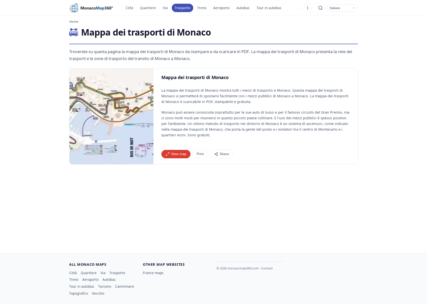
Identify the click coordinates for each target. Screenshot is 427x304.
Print (200, 154)
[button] (111, 116)
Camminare (124, 286)
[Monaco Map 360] (94, 8)
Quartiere (148, 7)
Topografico (78, 293)
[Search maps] (320, 7)
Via (165, 7)
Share (224, 154)
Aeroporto (221, 7)
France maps (153, 272)
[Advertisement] (213, 207)
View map (178, 154)
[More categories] (307, 7)
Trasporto (182, 7)
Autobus (243, 7)
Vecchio (98, 293)
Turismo (104, 286)
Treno (201, 7)
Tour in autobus (268, 7)
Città (129, 7)
